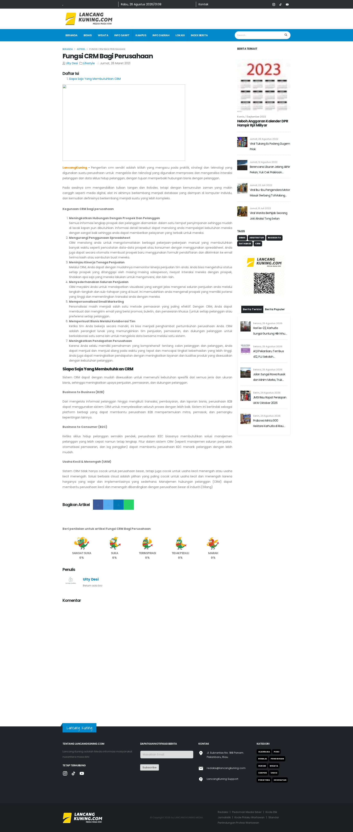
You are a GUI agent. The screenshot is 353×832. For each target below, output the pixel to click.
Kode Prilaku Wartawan (250, 817)
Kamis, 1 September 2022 (251, 116)
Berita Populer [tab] (275, 309)
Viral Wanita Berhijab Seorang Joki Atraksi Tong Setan (268, 216)
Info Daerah (161, 35)
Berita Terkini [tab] (252, 309)
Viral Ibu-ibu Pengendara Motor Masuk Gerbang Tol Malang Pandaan (270, 193)
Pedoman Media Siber (247, 812)
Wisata (103, 35)
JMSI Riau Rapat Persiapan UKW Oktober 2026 (269, 400)
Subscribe (149, 767)
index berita (199, 35)
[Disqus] (147, 658)
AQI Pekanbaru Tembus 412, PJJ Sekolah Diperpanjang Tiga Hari (268, 354)
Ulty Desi (72, 63)
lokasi (180, 35)
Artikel (81, 49)
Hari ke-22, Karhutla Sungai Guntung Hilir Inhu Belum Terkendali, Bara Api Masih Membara (270, 331)
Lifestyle (89, 63)
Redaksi (223, 812)
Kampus (140, 35)
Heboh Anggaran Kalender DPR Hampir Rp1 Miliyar (262, 123)
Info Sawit (121, 35)
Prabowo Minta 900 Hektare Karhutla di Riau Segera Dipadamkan (268, 423)
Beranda (71, 35)
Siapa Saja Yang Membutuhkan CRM (95, 79)
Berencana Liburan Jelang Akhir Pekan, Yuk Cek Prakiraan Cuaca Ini (270, 170)
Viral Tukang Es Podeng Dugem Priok (270, 146)
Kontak (203, 4)
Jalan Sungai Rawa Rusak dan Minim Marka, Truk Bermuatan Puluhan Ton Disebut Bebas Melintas (269, 377)
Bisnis (88, 35)
